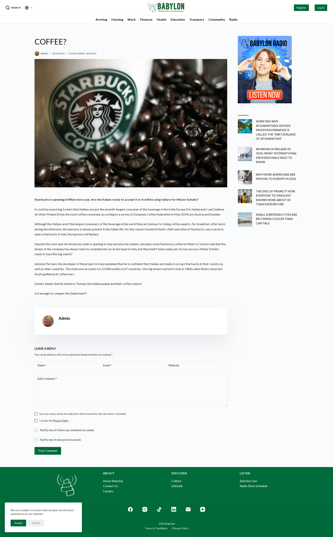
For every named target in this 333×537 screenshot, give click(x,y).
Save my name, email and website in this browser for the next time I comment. (82, 413)
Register (301, 7)
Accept (18, 522)
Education (178, 19)
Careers (108, 491)
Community (216, 19)
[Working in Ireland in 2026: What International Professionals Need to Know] (245, 154)
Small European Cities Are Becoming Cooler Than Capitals (276, 219)
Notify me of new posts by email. (60, 439)
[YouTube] (202, 509)
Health (161, 19)
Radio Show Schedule (253, 486)
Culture (176, 481)
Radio (233, 19)
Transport (196, 19)
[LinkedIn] (173, 509)
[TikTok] (159, 509)
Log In (321, 7)
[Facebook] (130, 509)
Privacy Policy (61, 420)
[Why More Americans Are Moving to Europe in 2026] (245, 177)
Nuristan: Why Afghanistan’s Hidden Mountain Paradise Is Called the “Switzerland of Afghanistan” (276, 130)
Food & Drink (77, 53)
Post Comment (47, 450)
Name (41, 365)
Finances (146, 19)
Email (107, 365)
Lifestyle (91, 53)
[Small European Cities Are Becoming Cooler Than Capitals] (245, 219)
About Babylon (113, 481)
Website (173, 365)
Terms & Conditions (156, 528)
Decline (36, 522)
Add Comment (47, 378)
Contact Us (110, 486)
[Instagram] (144, 509)
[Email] (188, 509)
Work (131, 19)
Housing (117, 19)
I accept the (54, 420)
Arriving (101, 19)
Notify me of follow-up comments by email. (67, 430)
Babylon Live (248, 481)
